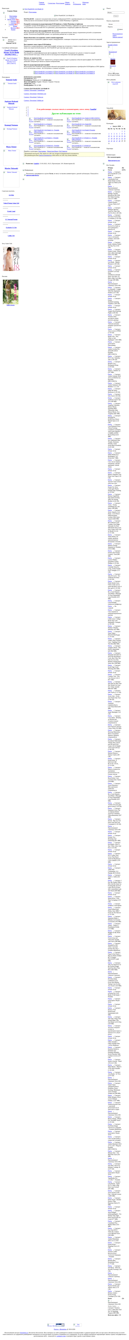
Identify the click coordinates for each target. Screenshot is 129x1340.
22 (122, 138)
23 (124, 138)
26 (114, 141)
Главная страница (42, 3)
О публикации (77, 3)
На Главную (63, 151)
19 (114, 138)
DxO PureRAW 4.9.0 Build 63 (43, 118)
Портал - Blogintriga (60, 1329)
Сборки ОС (13, 18)
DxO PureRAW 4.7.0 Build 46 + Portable (46, 145)
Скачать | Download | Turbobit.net (34, 90)
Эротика (15, 21)
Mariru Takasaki (11, 168)
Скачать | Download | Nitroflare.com (35, 94)
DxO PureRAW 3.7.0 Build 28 (81, 145)
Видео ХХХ (13, 19)
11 (111, 136)
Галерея (13, 24)
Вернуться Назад (52, 151)
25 (111, 141)
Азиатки (15, 23)
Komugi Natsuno (11, 125)
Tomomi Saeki (11, 80)
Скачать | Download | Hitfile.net (33, 100)
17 (109, 138)
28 (119, 141)
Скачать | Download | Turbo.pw (33, 97)
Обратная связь (85, 3)
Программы (13, 16)
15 (122, 136)
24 (109, 141)
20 (117, 138)
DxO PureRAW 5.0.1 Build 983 (81, 124)
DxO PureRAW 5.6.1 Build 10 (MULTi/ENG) (86, 118)
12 (114, 136)
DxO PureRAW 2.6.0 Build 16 (34, 9)
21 (119, 138)
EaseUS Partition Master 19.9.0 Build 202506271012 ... (11, 52)
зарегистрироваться (45, 155)
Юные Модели (15, 27)
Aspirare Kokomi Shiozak (11, 102)
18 (111, 138)
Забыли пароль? (118, 37)
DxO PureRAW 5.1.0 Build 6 (43, 124)
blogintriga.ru (24, 1332)
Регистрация (60, 3)
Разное (13, 29)
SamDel (93, 109)
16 (124, 136)
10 (109, 136)
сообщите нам (61, 1336)
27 (117, 141)
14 (119, 136)
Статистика (51, 3)
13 (117, 136)
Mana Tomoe (11, 147)
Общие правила (67, 3)
